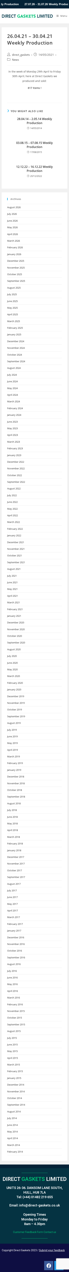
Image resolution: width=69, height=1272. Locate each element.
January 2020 (14, 689)
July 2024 (12, 374)
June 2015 (12, 1044)
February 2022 (15, 528)
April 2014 (12, 1138)
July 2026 (12, 214)
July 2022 (12, 495)
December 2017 (15, 857)
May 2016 (12, 984)
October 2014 (14, 1098)
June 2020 (12, 662)
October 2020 (14, 636)
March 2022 (13, 522)
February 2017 (15, 924)
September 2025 (16, 281)
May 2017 (12, 904)
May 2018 (12, 823)
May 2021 (12, 589)
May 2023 (12, 428)
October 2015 (14, 1017)
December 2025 (15, 260)
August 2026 (14, 207)
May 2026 (12, 227)
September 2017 (16, 877)
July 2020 (12, 656)
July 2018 (12, 810)
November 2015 (16, 1011)
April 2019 (12, 749)
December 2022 (15, 461)
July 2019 (12, 729)
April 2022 (12, 515)
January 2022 (14, 535)
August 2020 (14, 649)
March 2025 (13, 321)
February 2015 (15, 1071)
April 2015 (12, 1058)
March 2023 (13, 441)
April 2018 (12, 830)
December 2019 (15, 696)
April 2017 (12, 910)
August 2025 (14, 287)
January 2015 (14, 1078)
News (15, 59)
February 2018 (15, 843)
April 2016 (12, 991)
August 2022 (14, 488)
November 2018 (16, 783)
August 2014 (14, 1111)
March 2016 (13, 997)
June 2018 (12, 816)
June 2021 (12, 582)
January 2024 (14, 415)
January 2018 (14, 850)
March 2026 (13, 240)
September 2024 (16, 361)
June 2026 (12, 220)
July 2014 (12, 1118)
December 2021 (15, 542)
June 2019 (12, 736)
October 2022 (14, 475)
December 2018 (15, 776)
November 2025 (16, 267)
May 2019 (12, 743)
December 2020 (15, 622)
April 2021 (12, 595)
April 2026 (12, 234)
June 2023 (12, 421)
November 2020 (16, 629)
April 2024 (12, 394)
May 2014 (12, 1131)
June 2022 (12, 502)
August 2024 (14, 368)
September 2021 (16, 562)
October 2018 (14, 790)
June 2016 (12, 977)
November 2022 (16, 468)
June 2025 (12, 301)
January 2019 (14, 770)
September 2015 (16, 1024)
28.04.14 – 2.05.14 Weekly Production (34, 121)
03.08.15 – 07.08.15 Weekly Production (34, 145)
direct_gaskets (21, 55)
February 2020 (15, 682)
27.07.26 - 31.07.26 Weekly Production (41, 4)
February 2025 (15, 327)
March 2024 (13, 401)
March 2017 (13, 917)
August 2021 (14, 569)
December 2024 (15, 341)
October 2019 (14, 709)
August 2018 (14, 803)
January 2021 (14, 616)
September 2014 (16, 1104)
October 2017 (14, 870)
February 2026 (15, 247)
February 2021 (15, 609)
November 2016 (16, 944)
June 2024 (12, 381)
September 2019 (16, 716)
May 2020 (12, 669)
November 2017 (16, 863)
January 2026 (14, 254)
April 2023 (12, 435)
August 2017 (14, 883)
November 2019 (16, 703)
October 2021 (14, 555)
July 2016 (12, 971)
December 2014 (15, 1084)
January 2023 (14, 455)
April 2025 (12, 314)
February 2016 (15, 1004)
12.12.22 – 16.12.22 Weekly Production (34, 169)
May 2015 (12, 1051)
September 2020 (16, 642)
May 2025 (12, 307)
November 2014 (16, 1091)
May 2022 (12, 508)
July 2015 (12, 1038)
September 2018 (16, 796)
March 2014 (13, 1145)
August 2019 (14, 723)
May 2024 (12, 388)
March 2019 (13, 756)
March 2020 (13, 676)
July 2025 (12, 294)
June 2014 (12, 1125)
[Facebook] (48, 1265)
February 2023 (15, 448)
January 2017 (14, 930)
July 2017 (12, 890)
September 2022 (16, 482)
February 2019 (15, 763)
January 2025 (14, 334)
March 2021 (13, 602)
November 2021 (16, 549)
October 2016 (14, 950)
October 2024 (14, 354)
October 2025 (14, 274)
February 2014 (15, 1151)
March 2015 (13, 1064)
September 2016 (16, 957)
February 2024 (15, 408)
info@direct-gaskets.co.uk (39, 1205)
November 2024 (16, 348)
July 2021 (12, 575)
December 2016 (15, 937)
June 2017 (12, 897)
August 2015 (14, 1031)
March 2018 (13, 837)
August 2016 (14, 964)
